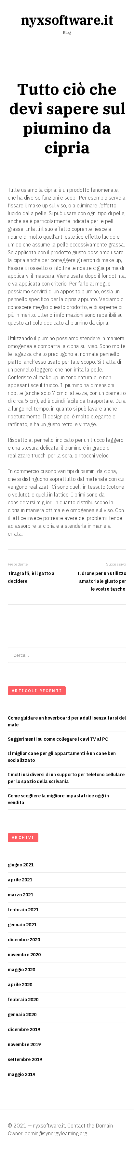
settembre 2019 (25, 1059)
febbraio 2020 (23, 999)
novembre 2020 (24, 955)
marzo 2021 (20, 895)
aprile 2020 (20, 985)
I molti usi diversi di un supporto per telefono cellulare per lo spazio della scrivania (66, 778)
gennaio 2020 (22, 1014)
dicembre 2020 (24, 940)
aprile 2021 (20, 880)
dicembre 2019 (24, 1029)
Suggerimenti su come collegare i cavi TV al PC (58, 739)
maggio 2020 (21, 970)
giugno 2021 (21, 865)
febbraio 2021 (23, 910)
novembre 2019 (24, 1044)
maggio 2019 (21, 1074)
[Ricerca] (119, 655)
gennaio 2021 (22, 925)
